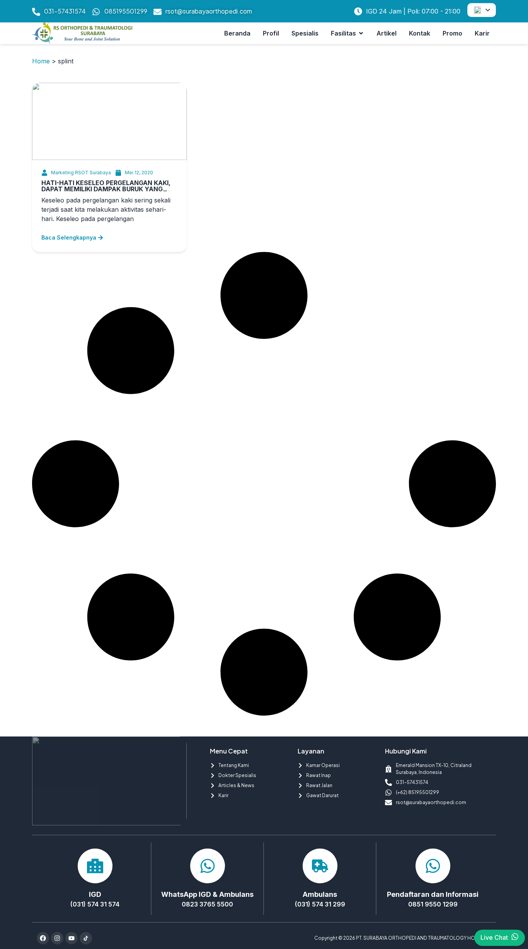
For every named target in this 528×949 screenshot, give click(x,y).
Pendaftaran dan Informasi (433, 894)
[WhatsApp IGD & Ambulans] (207, 866)
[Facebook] (43, 938)
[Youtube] (71, 938)
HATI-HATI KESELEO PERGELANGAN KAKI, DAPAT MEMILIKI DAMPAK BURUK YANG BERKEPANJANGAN (105, 189)
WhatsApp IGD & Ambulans (207, 894)
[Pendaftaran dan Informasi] (433, 866)
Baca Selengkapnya (68, 237)
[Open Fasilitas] (361, 33)
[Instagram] (57, 938)
